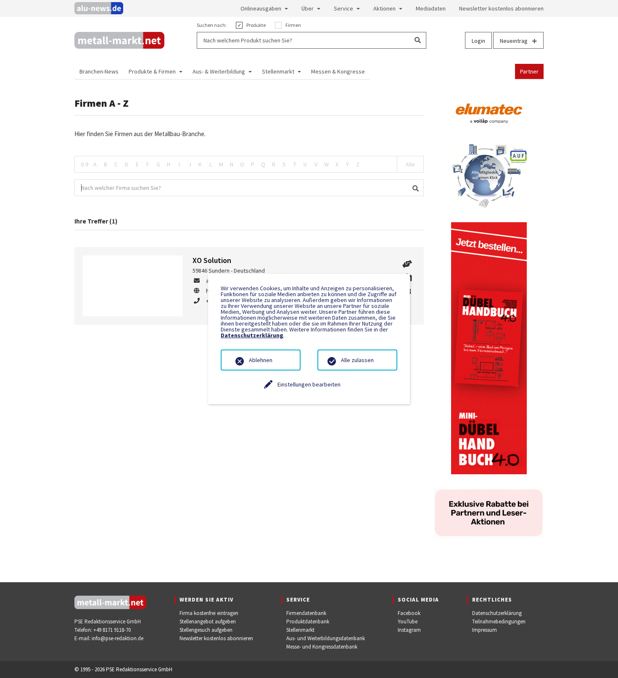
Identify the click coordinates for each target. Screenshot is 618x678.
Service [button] (343, 8)
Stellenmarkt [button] (278, 71)
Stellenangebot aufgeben (208, 621)
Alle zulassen (357, 360)
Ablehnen (260, 360)
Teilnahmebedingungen (499, 621)
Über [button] (307, 8)
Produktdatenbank (307, 621)
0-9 (84, 164)
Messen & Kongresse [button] (338, 71)
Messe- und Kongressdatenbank (321, 646)
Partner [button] (529, 71)
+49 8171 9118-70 (112, 629)
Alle (410, 164)
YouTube (407, 621)
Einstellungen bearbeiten (309, 384)
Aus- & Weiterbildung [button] (219, 71)
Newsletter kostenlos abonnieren (216, 638)
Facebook (409, 613)
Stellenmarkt (300, 629)
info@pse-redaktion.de (117, 638)
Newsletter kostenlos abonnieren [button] (501, 8)
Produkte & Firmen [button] (152, 71)
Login (478, 41)
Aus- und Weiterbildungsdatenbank (325, 638)
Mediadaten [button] (431, 8)
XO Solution (212, 260)
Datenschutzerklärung (497, 613)
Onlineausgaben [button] (260, 8)
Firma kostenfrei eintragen (209, 613)
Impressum (484, 629)
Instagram (409, 629)
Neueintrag (514, 41)
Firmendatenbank (306, 613)
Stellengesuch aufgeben (206, 629)
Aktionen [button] (384, 8)
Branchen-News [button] (99, 71)
